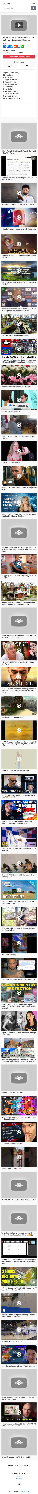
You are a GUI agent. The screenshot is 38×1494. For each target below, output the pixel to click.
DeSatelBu (6, 3)
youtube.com (24, 1491)
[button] (33, 8)
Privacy (19, 1479)
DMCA (19, 1476)
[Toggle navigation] (33, 3)
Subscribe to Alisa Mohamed (19, 57)
